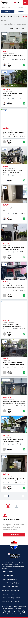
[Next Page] (23, 496)
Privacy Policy (18, 608)
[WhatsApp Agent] (24, 65)
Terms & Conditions (7, 608)
